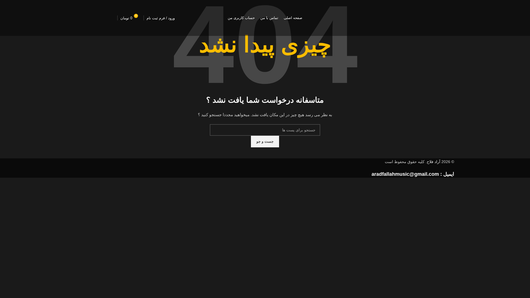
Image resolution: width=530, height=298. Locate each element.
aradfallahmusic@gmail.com (405, 174)
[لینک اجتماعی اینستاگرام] (109, 17)
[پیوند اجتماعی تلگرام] (81, 17)
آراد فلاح (433, 161)
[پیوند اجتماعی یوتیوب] (95, 17)
